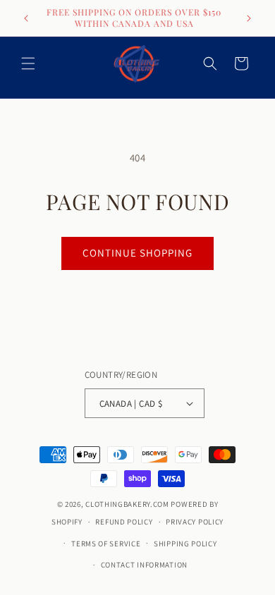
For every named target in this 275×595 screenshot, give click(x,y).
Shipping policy (185, 543)
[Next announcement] (248, 18)
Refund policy (123, 522)
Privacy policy (195, 522)
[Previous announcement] (26, 18)
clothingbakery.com (127, 504)
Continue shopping (137, 252)
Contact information (144, 565)
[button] (28, 63)
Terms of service (105, 543)
